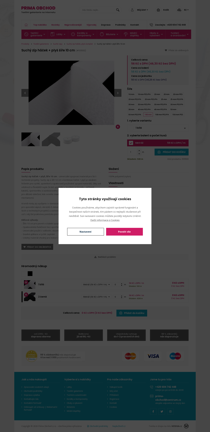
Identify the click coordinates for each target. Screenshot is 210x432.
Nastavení (85, 231)
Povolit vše (124, 231)
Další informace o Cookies (105, 220)
